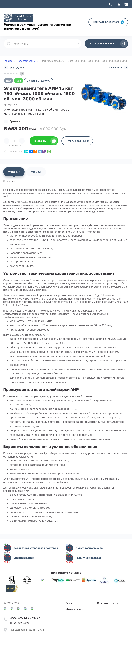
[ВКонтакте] (31, 151)
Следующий (116, 67)
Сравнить (15, 121)
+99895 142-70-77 (25, 618)
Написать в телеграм (106, 22)
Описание (14, 171)
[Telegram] (40, 151)
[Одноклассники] (35, 151)
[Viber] (44, 151)
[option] (103, 97)
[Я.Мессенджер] (26, 151)
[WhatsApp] (49, 151)
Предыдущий (16, 67)
